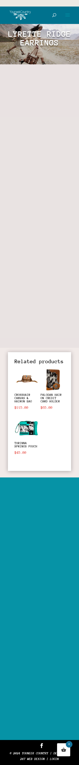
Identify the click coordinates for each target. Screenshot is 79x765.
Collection (45, 160)
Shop (28, 160)
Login (54, 759)
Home (15, 160)
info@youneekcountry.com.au (45, 691)
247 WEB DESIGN (32, 759)
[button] (59, 82)
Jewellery (41, 217)
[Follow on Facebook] (15, 332)
